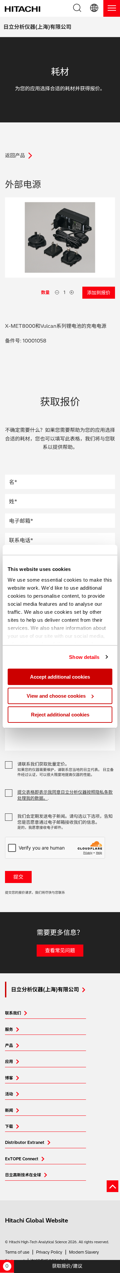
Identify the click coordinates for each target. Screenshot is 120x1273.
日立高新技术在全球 (23, 1174)
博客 (9, 1077)
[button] (94, 8)
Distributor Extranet (24, 1142)
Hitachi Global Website (36, 1220)
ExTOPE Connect (21, 1158)
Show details (84, 657)
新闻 (9, 1110)
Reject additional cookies (60, 714)
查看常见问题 (60, 950)
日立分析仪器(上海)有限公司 (37, 27)
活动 (9, 1093)
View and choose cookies (56, 696)
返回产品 (15, 155)
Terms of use (17, 1252)
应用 (9, 1061)
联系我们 (13, 1012)
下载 (9, 1126)
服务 (9, 1029)
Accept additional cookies (60, 677)
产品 (9, 1045)
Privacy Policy (49, 1252)
